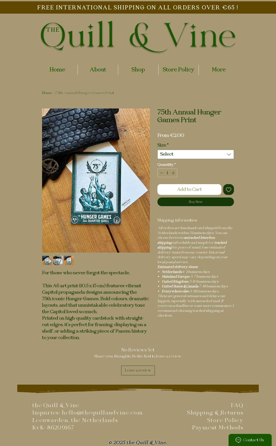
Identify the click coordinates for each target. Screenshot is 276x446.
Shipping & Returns (215, 412)
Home (47, 93)
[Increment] (174, 173)
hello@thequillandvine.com (102, 412)
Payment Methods (218, 427)
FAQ (237, 405)
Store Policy (225, 420)
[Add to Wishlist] (228, 189)
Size (163, 145)
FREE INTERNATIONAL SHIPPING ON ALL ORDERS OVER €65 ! (137, 7)
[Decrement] (161, 173)
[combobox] (195, 154)
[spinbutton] (167, 173)
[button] (138, 70)
